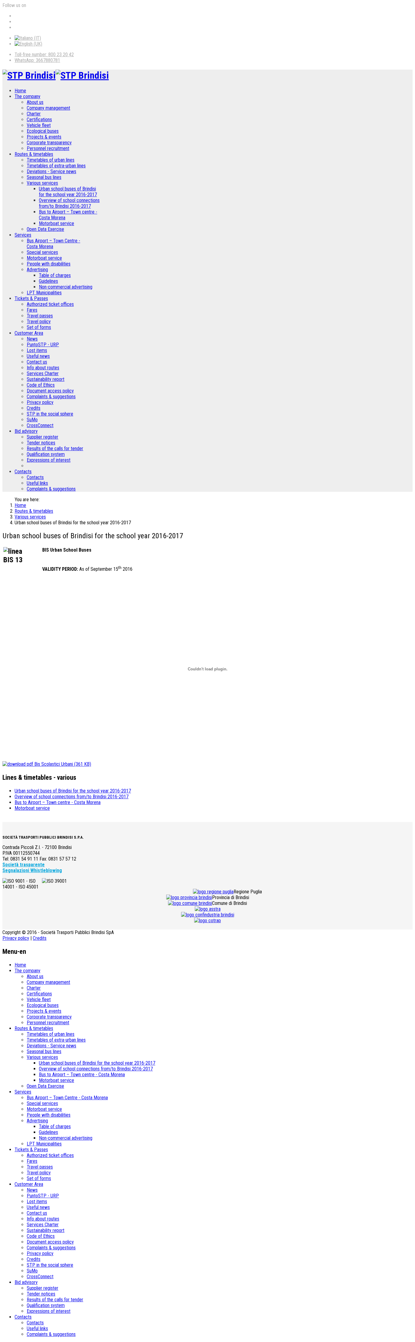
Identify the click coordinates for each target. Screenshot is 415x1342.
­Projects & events (44, 137)
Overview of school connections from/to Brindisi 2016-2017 (69, 203)
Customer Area (29, 333)
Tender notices (41, 443)
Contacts (23, 471)
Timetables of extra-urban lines (56, 166)
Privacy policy (40, 402)
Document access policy (50, 391)
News (32, 339)
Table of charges (55, 275)
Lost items (37, 350)
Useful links (37, 483)
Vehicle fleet (39, 125)
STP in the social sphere (50, 414)
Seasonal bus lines (44, 177)
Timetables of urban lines (50, 160)
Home (20, 91)
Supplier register (42, 437)
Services (23, 235)
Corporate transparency (49, 142)
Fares (32, 310)
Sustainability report (45, 379)
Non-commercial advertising (65, 287)
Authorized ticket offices (50, 304)
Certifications (39, 119)
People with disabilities (48, 264)
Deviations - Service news (51, 171)
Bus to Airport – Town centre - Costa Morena (58, 802)
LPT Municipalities (44, 293)
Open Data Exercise (45, 229)
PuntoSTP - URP (43, 344)
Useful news (38, 356)
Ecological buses (43, 131)
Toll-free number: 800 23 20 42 (44, 54)
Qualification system (46, 454)
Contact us (37, 362)
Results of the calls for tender (55, 448)
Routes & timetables (34, 154)
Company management (48, 108)
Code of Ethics (41, 385)
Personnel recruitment (48, 148)
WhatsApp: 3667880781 (37, 60)
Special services (42, 252)
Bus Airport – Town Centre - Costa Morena (67, 1098)
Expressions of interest (48, 460)
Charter (34, 114)
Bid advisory (26, 431)
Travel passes (40, 316)
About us (35, 102)
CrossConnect (40, 425)
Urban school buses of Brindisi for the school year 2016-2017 (68, 191)
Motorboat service (56, 223)
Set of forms (39, 327)
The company (27, 96)
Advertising (37, 269)
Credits (33, 408)
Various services (42, 183)
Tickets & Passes (31, 298)
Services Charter (43, 373)
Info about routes (43, 368)
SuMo (32, 420)
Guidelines (48, 281)
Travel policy (39, 321)
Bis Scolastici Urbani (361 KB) (62, 764)
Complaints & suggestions (51, 396)
